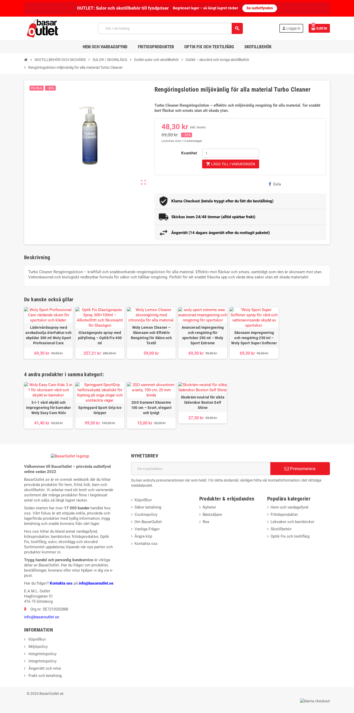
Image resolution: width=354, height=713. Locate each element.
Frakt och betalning (44, 675)
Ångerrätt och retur (44, 668)
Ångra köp (143, 536)
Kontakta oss (61, 583)
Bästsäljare (212, 514)
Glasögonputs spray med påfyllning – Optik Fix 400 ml (100, 338)
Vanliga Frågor (147, 529)
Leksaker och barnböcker (292, 521)
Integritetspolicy (41, 654)
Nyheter (209, 507)
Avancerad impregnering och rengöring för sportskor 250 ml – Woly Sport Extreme (203, 335)
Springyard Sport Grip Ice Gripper (100, 410)
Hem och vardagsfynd (289, 507)
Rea (206, 521)
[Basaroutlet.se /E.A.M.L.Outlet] (43, 28)
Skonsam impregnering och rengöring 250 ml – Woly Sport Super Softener (254, 338)
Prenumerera (302, 468)
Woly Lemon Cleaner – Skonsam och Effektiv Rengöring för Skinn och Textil (151, 335)
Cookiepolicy (145, 514)
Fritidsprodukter (284, 514)
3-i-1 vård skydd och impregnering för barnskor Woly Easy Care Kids (48, 407)
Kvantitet (189, 153)
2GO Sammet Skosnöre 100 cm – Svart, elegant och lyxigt (151, 407)
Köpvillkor (143, 500)
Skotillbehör (281, 529)
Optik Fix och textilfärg (290, 536)
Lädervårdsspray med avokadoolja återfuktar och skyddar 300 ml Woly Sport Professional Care (48, 335)
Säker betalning (147, 507)
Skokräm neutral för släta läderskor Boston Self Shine (202, 402)
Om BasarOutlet (148, 521)
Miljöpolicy (37, 646)
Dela (277, 184)
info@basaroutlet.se (96, 583)
